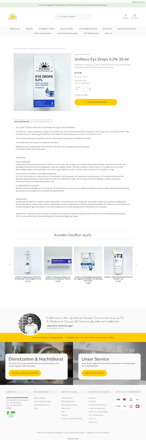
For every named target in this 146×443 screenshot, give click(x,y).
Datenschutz (66, 408)
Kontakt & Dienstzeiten (127, 29)
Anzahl (78, 87)
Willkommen (15, 29)
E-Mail (8, 408)
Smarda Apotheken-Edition (74, 432)
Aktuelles (29, 29)
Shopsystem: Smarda (73, 439)
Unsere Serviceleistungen (67, 33)
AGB (63, 412)
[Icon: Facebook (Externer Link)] (111, 337)
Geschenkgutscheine (42, 405)
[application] (96, 102)
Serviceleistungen (94, 373)
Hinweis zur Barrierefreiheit (71, 418)
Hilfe (35, 408)
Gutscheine (107, 29)
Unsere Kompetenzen (42, 33)
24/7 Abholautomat (91, 33)
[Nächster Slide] (136, 264)
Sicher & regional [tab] (42, 121)
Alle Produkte (23, 48)
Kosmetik (45, 48)
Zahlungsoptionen (68, 401)
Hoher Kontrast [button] (139, 2)
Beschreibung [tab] (22, 121)
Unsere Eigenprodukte (88, 29)
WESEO (106, 432)
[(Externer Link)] (18, 414)
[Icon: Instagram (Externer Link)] (113, 337)
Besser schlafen (66, 29)
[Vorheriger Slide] (10, 264)
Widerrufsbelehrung (69, 405)
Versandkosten (66, 398)
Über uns (108, 33)
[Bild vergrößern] (42, 82)
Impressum (93, 422)
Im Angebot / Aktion (47, 29)
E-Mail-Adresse (57, 337)
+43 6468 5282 (72, 337)
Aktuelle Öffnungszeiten (25, 373)
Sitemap (64, 415)
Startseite (16, 48)
